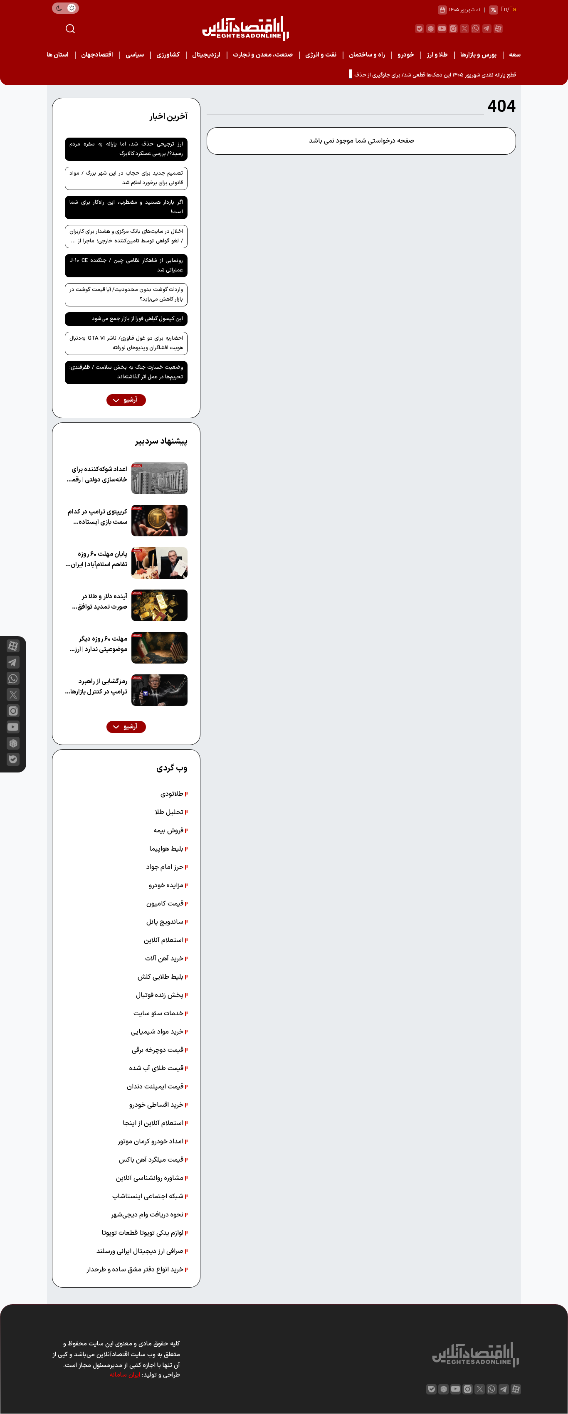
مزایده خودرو (167, 886)
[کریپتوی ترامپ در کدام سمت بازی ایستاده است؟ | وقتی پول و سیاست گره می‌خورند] (159, 520)
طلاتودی (173, 794)
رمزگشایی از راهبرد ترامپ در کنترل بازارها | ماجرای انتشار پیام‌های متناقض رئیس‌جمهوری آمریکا (97, 687)
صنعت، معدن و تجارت (263, 55)
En (504, 9)
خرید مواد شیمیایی (158, 1032)
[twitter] (464, 28)
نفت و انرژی (320, 55)
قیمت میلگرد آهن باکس (152, 1160)
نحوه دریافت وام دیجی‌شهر (148, 1215)
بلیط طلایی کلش (161, 977)
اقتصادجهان (97, 55)
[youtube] (442, 28)
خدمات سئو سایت (159, 1014)
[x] (13, 694)
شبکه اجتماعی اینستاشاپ (148, 1197)
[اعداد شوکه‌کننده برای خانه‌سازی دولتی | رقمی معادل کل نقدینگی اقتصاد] (159, 478)
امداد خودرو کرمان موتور (151, 1142)
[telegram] (486, 28)
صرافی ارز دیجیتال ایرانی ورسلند (140, 1251)
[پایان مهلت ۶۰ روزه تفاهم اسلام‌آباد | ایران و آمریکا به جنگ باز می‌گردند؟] (159, 563)
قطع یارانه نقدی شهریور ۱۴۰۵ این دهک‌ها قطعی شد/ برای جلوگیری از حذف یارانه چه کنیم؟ (418, 75)
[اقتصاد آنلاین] (245, 28)
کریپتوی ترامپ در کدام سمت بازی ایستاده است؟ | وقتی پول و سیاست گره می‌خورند (97, 517)
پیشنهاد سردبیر (161, 441)
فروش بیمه (169, 831)
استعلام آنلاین (164, 940)
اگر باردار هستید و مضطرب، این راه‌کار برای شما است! (126, 207)
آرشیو (129, 400)
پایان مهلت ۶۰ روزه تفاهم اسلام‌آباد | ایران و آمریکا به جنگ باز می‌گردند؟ (96, 560)
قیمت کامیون (165, 904)
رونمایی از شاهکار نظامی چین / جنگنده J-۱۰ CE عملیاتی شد (126, 265)
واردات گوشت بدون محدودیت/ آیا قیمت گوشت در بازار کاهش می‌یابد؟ (126, 295)
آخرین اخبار (168, 117)
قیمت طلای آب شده (157, 1068)
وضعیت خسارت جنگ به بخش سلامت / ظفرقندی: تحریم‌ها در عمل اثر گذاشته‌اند (126, 372)
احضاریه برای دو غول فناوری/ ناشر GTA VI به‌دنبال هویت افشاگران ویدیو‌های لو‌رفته (126, 343)
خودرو (406, 55)
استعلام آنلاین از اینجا (154, 1123)
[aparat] (498, 28)
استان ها (58, 55)
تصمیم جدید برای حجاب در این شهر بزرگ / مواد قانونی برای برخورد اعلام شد (126, 178)
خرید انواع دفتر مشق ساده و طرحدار (135, 1270)
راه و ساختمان (367, 55)
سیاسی (135, 55)
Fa (512, 9)
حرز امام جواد (165, 867)
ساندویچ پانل (165, 922)
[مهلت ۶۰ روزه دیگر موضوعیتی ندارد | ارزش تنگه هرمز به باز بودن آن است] (159, 648)
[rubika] (430, 28)
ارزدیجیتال (206, 55)
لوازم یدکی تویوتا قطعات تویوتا (143, 1233)
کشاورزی (168, 55)
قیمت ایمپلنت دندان (156, 1087)
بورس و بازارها (478, 55)
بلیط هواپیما (167, 849)
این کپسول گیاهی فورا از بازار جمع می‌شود (137, 319)
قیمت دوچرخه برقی (158, 1050)
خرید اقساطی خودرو (157, 1105)
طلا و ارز (437, 55)
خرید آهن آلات (165, 959)
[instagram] (453, 28)
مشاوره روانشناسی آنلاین (150, 1178)
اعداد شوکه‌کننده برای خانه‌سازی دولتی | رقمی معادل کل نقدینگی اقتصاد (97, 475)
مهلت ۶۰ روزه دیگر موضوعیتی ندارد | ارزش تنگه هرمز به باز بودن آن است (96, 644)
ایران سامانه (125, 1375)
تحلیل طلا (170, 812)
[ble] (419, 28)
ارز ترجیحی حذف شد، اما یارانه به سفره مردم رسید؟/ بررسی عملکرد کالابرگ (126, 149)
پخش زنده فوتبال (160, 995)
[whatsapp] (475, 28)
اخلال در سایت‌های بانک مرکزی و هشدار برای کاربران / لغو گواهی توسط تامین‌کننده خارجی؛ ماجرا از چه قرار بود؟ (126, 237)
